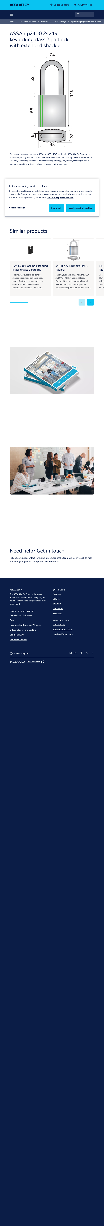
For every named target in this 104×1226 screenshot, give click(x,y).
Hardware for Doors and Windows (25, 625)
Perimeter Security (18, 639)
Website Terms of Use (62, 629)
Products (57, 594)
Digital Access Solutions (21, 615)
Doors (12, 620)
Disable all (56, 208)
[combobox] (84, 14)
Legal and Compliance (63, 634)
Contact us (58, 608)
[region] (52, 198)
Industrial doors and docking (23, 630)
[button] (90, 302)
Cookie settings (17, 207)
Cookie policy (59, 624)
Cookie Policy (53, 197)
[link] (14, 21)
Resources (57, 613)
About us (57, 603)
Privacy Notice (66, 197)
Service (56, 599)
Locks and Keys (17, 634)
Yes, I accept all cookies (80, 208)
